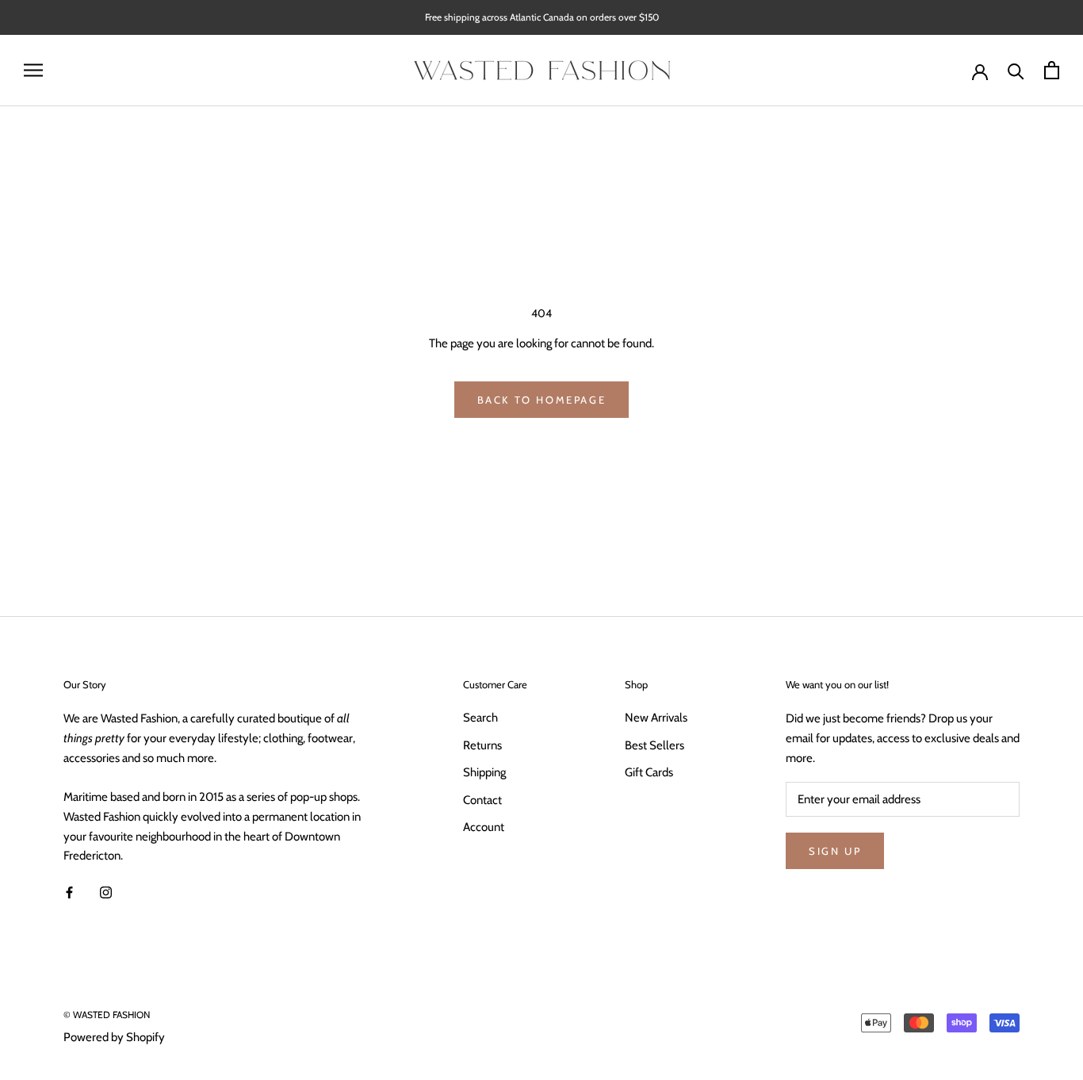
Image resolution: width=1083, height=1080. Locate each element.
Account (483, 827)
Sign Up (835, 850)
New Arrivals (656, 717)
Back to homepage (542, 399)
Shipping (484, 772)
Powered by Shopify (114, 1037)
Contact (482, 800)
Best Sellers (654, 745)
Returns (482, 745)
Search (480, 717)
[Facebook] (69, 892)
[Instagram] (106, 892)
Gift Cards (649, 772)
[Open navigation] (33, 70)
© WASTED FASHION (106, 1015)
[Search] (1016, 70)
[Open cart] (1051, 70)
